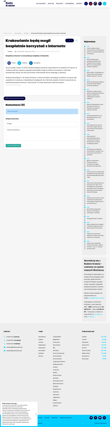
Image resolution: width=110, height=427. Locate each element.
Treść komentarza (13, 130)
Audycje (51, 3)
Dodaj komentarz (13, 145)
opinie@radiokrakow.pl (96, 298)
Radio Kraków (8, 33)
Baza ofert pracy (58, 383)
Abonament (56, 345)
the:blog (55, 386)
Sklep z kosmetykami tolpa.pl (57, 403)
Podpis (9, 123)
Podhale (41, 353)
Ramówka (55, 417)
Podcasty (59, 3)
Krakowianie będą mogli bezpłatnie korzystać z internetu (48, 33)
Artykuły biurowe (58, 381)
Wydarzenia (69, 3)
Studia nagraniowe (66, 417)
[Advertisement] (55, 20)
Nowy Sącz (41, 350)
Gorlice (40, 356)
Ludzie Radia (57, 336)
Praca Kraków (57, 356)
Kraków (26, 33)
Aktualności (41, 3)
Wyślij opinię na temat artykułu (14, 98)
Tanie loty (56, 370)
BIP (54, 348)
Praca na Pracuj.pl (58, 353)
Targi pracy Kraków (59, 361)
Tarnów (40, 342)
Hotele (55, 372)
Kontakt (79, 3)
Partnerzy (56, 350)
